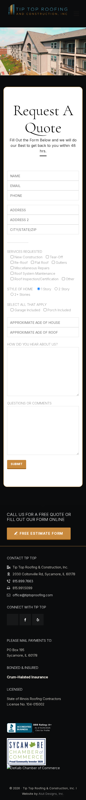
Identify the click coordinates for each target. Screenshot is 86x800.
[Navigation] (76, 13)
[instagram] (12, 619)
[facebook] (25, 619)
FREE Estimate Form (41, 533)
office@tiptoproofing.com (33, 595)
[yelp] (38, 619)
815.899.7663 (23, 581)
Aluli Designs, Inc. (51, 793)
